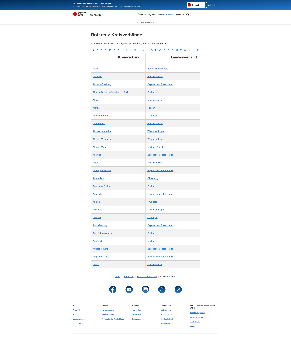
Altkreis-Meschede (102, 139)
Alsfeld (96, 107)
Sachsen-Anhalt (155, 146)
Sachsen (151, 92)
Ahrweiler (97, 76)
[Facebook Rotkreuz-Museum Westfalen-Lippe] (112, 289)
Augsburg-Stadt (101, 256)
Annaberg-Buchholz (103, 186)
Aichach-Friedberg (102, 84)
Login (192, 326)
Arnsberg (97, 209)
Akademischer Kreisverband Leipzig (111, 92)
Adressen (170, 14)
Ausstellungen (108, 314)
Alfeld (95, 99)
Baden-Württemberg (157, 68)
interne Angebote (197, 317)
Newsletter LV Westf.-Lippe (113, 319)
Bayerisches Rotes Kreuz (160, 84)
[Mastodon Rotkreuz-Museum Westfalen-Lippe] (178, 289)
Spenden (180, 14)
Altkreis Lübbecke (102, 131)
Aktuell (161, 14)
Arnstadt (97, 217)
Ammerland (98, 178)
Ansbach (97, 193)
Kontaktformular (79, 323)
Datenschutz (166, 310)
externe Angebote (197, 312)
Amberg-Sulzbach (102, 170)
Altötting (97, 154)
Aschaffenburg (100, 225)
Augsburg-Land (100, 248)
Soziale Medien (167, 314)
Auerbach (98, 240)
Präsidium (77, 314)
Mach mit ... (136, 310)
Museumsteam (79, 319)
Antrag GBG (195, 321)
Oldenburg (152, 178)
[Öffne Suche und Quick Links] (188, 14)
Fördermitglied (137, 314)
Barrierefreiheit (167, 319)
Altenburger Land (101, 115)
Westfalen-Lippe (155, 131)
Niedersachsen (154, 99)
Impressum (165, 323)
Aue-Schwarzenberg (103, 233)
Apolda (96, 201)
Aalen (96, 68)
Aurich (96, 264)
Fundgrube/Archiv (109, 310)
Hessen (151, 107)
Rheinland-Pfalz (155, 76)
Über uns (142, 14)
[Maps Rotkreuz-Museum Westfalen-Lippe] (162, 289)
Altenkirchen (99, 123)
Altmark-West (99, 146)
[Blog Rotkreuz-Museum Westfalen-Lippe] (145, 289)
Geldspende (136, 319)
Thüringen (152, 115)
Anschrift (76, 310)
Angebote (151, 14)
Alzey (95, 162)
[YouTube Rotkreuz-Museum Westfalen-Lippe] (129, 289)
